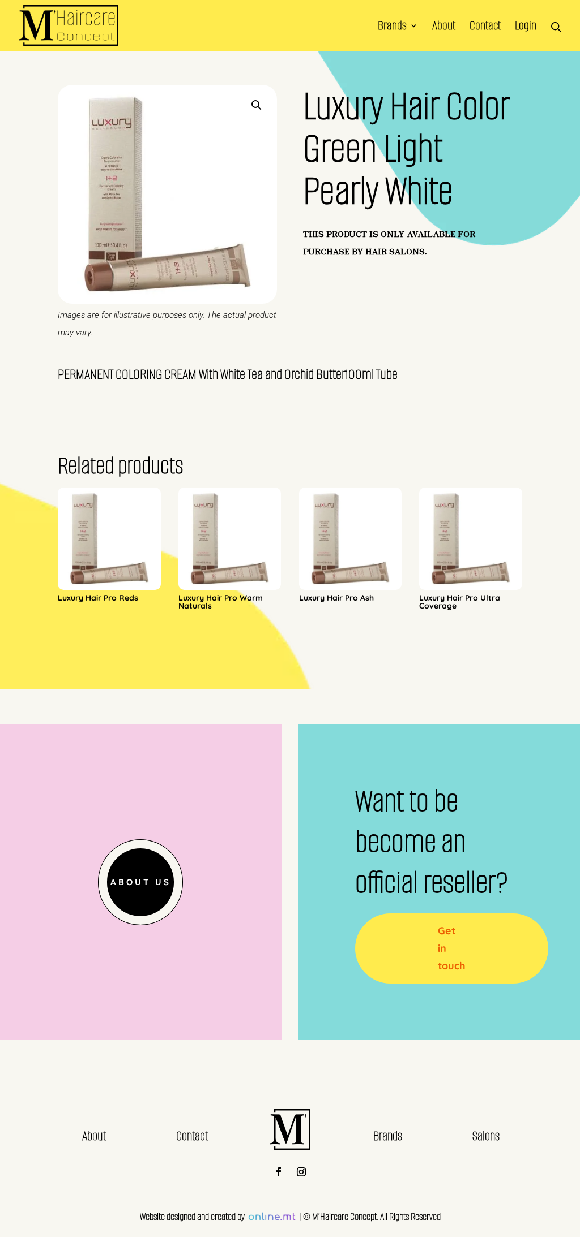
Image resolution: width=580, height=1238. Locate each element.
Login (525, 27)
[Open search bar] (556, 25)
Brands (392, 27)
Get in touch (452, 948)
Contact (485, 27)
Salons (486, 1136)
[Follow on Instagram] (301, 1172)
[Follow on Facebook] (279, 1172)
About (443, 27)
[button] (256, 105)
